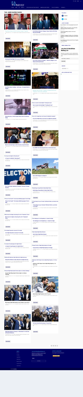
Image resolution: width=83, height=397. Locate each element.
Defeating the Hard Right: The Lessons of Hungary (14, 59)
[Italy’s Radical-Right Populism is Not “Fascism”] (45, 284)
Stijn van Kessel (8, 303)
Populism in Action (16, 32)
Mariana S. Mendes (36, 249)
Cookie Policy (19, 365)
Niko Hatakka (35, 324)
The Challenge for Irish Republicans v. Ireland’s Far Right (44, 220)
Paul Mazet (7, 159)
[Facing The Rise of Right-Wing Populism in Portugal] (45, 245)
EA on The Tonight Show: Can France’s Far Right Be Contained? (44, 118)
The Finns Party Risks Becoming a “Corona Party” (42, 323)
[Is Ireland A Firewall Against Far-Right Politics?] (17, 244)
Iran (16, 7)
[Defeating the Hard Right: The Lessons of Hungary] (17, 50)
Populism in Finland (52, 324)
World (22, 7)
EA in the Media (55, 7)
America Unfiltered (44, 7)
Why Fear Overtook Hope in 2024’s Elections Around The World (17, 144)
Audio (14, 189)
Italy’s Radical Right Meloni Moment (39, 234)
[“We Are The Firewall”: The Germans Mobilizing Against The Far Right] (17, 198)
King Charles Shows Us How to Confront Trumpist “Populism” (16, 31)
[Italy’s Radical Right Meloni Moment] (45, 232)
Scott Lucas (7, 119)
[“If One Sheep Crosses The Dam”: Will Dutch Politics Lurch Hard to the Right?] (45, 202)
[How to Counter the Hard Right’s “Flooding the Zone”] (45, 103)
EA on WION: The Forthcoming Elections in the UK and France (44, 147)
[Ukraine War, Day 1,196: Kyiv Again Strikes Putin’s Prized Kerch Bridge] (17, 107)
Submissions (18, 359)
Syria (12, 7)
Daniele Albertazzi (8, 275)
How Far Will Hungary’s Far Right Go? (40, 175)
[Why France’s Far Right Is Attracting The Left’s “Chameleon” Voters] (17, 214)
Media (28, 189)
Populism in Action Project (33, 7)
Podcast (63, 7)
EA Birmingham (18, 60)
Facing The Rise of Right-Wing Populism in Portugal (42, 247)
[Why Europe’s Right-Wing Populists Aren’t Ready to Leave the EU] (17, 293)
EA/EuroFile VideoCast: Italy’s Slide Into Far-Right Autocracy (16, 259)
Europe (22, 60)
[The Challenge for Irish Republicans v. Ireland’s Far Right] (45, 218)
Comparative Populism (18, 275)
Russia (22, 119)
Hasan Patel (7, 32)
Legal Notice (18, 357)
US (19, 7)
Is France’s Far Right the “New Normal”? (12, 158)
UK (25, 32)
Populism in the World (22, 32)
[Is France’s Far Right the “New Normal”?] (17, 156)
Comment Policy (19, 363)
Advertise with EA (19, 361)
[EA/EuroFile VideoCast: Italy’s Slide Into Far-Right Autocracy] (17, 257)
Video (44, 34)
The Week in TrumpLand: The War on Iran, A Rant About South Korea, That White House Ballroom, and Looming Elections (69, 36)
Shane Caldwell (36, 222)
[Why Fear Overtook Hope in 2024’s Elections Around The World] (17, 135)
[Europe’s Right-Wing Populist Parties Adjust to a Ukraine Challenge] (17, 270)
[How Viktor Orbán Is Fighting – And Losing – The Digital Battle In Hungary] (17, 78)
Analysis (15, 60)
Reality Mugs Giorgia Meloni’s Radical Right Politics (43, 190)
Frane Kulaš (7, 234)
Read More (8, 38)
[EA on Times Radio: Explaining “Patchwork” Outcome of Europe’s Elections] (17, 177)
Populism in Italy (13, 262)
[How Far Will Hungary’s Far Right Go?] (45, 166)
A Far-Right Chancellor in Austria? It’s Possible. (14, 232)
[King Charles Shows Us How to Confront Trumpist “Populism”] (17, 22)
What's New (25, 146)
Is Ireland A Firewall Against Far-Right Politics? (14, 246)
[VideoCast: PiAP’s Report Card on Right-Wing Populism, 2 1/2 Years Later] (45, 260)
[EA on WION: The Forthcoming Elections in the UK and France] (45, 138)
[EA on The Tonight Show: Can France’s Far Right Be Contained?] (45, 116)
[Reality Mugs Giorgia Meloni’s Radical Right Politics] (45, 188)
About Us (18, 352)
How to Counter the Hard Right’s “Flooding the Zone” (43, 105)
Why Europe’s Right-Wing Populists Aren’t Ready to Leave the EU (17, 302)
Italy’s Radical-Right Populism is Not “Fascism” (42, 293)
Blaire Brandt (35, 177)
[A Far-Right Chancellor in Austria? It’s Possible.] (17, 230)
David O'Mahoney (8, 247)
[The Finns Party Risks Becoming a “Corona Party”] (45, 314)
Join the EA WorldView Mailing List (68, 49)
